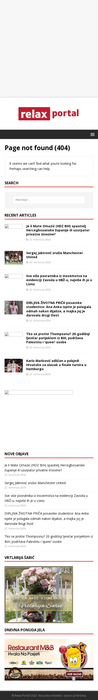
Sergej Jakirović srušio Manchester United (54, 255)
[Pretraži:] (49, 200)
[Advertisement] (49, 49)
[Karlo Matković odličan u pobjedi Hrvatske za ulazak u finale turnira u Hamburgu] (14, 369)
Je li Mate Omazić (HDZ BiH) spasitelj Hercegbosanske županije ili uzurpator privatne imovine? (58, 230)
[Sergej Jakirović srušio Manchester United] (14, 262)
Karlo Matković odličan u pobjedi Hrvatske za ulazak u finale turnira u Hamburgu (56, 365)
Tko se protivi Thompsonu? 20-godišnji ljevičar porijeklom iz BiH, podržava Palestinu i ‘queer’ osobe (58, 338)
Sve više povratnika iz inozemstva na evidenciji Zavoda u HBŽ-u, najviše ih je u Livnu (59, 280)
